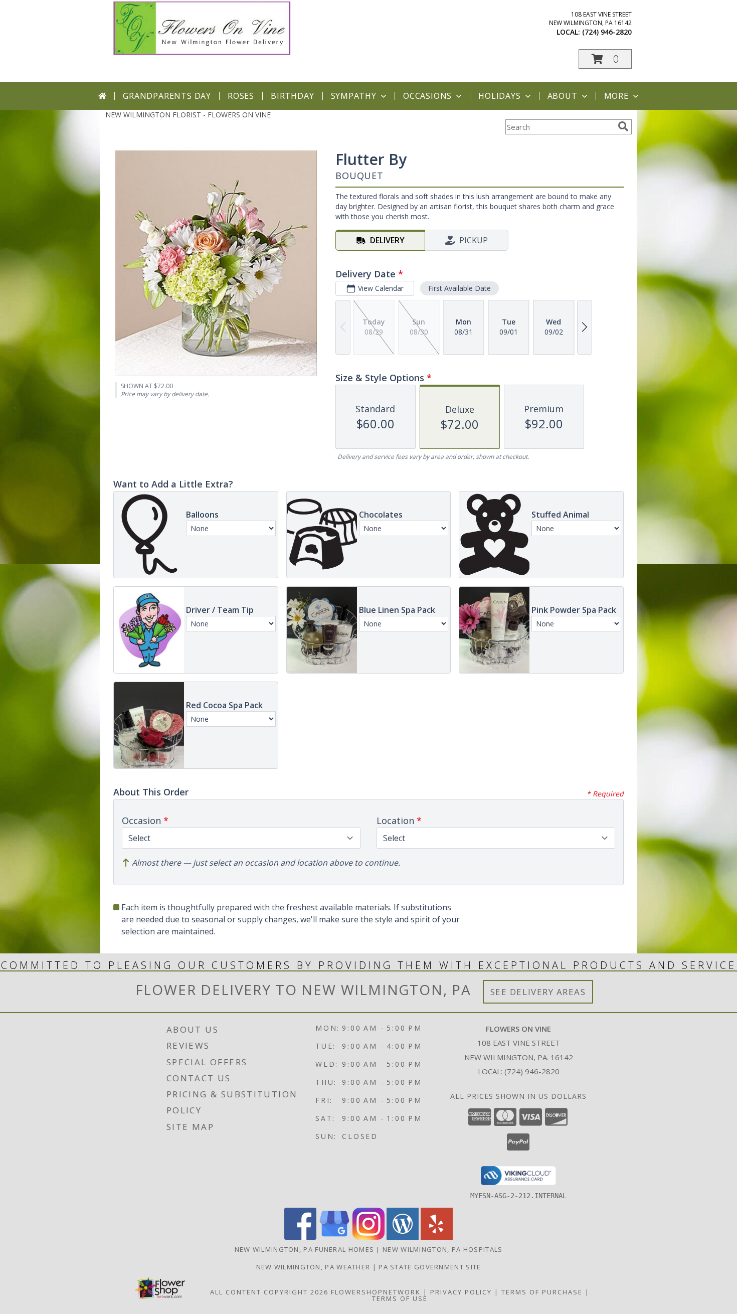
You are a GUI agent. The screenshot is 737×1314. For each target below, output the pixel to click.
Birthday (292, 95)
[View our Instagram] (368, 1237)
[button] (605, 59)
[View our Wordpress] (403, 1237)
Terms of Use (400, 1298)
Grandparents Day (167, 95)
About (562, 95)
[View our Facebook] (300, 1237)
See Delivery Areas (538, 992)
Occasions (427, 95)
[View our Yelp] (437, 1237)
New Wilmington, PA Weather (313, 1266)
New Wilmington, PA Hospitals (442, 1249)
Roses (241, 95)
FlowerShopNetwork (376, 1291)
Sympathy (354, 95)
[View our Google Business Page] (334, 1237)
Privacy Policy (461, 1291)
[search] (623, 126)
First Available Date (459, 288)
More (616, 95)
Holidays (499, 95)
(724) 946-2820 (607, 32)
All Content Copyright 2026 (269, 1291)
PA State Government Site (430, 1266)
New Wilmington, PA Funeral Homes (305, 1249)
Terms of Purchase (542, 1291)
